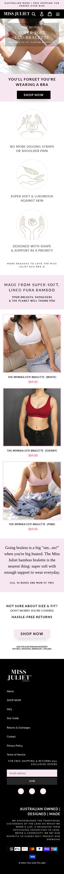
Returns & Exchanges (18, 727)
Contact (11, 736)
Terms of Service (16, 754)
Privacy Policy (15, 745)
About (10, 691)
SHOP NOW (14, 700)
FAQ (9, 709)
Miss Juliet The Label (36, 862)
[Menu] (58, 14)
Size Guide (13, 718)
